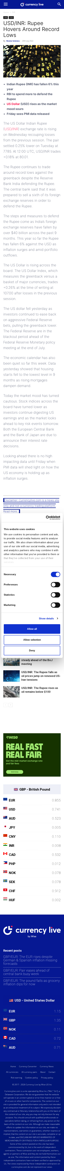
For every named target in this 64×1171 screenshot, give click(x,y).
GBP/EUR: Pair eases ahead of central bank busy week (26, 972)
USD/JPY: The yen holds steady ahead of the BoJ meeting (37, 660)
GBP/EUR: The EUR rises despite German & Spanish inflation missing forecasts (30, 960)
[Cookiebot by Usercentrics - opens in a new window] (46, 518)
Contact (52, 1072)
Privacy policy (47, 1077)
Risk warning (16, 1077)
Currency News (47, 1066)
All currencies (12, 1072)
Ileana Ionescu (13, 41)
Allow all (32, 628)
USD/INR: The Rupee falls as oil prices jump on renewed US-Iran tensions (41, 675)
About (42, 1072)
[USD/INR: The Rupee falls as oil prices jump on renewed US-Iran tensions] (11, 676)
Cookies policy (31, 1077)
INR (13, 12)
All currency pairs (29, 1072)
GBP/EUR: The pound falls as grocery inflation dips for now (31, 982)
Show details (46, 618)
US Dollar (13, 104)
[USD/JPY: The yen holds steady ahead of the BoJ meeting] (11, 660)
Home (6, 12)
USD (11, 17)
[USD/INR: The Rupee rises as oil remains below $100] (11, 691)
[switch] (55, 584)
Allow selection (32, 639)
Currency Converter (28, 1066)
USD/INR (11, 129)
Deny (32, 650)
